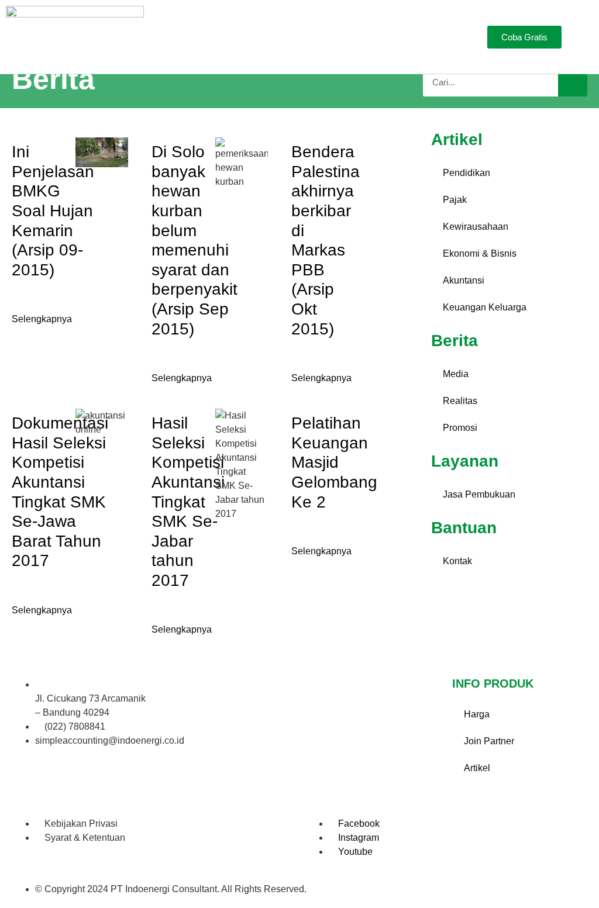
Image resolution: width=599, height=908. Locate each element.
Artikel (477, 768)
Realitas (460, 401)
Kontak (457, 561)
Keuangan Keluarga (484, 307)
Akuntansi (463, 280)
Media (456, 374)
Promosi (460, 428)
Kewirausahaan (475, 227)
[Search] (572, 81)
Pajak (455, 200)
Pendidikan (466, 173)
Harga (477, 714)
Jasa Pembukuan (479, 494)
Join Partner (489, 741)
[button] (435, 37)
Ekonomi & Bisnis (480, 253)
